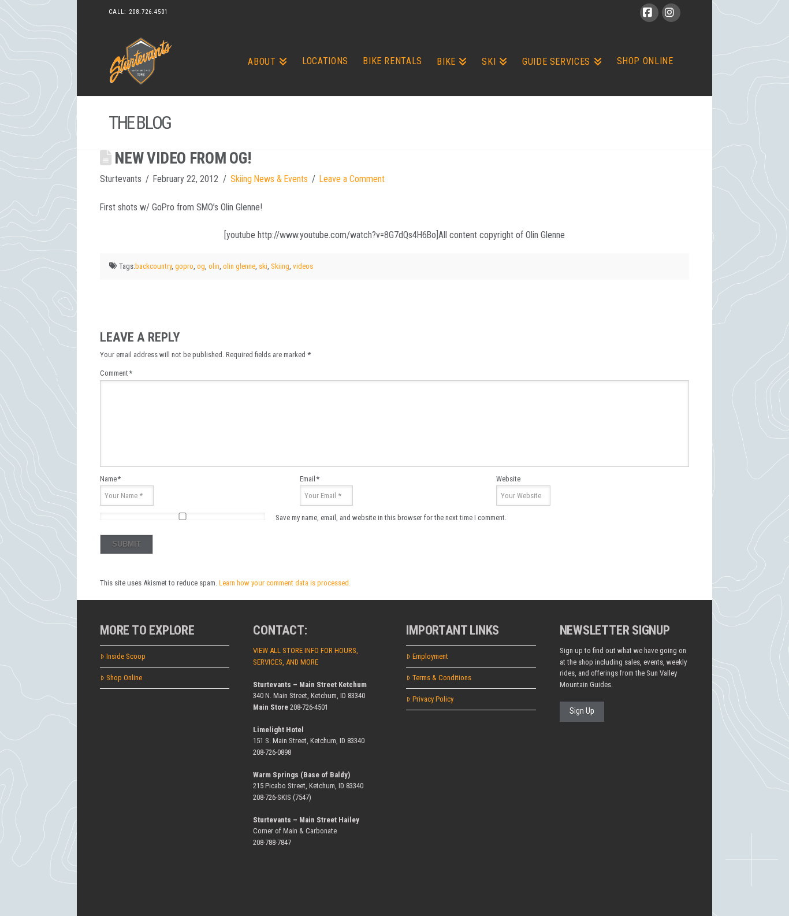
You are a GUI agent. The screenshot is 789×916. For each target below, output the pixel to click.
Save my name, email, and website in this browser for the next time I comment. (391, 517)
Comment (116, 373)
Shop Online (124, 677)
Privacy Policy (432, 699)
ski (263, 266)
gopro (184, 266)
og (201, 266)
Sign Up (582, 710)
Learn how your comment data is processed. (285, 582)
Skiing (280, 266)
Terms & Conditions (441, 677)
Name (110, 478)
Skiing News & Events (269, 178)
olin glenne (239, 266)
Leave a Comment (352, 178)
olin (214, 266)
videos (303, 266)
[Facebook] (649, 12)
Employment (430, 656)
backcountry (153, 266)
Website (508, 478)
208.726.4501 (148, 12)
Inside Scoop (126, 656)
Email (309, 478)
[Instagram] (671, 12)
